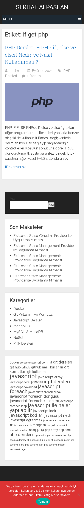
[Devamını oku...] (17, 167)
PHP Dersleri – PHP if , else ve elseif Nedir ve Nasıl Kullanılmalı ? (40, 54)
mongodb (39, 425)
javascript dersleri (50, 381)
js (44, 420)
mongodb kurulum (19, 430)
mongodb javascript (57, 425)
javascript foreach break (44, 392)
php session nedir (60, 440)
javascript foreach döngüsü (34, 396)
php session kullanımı (38, 440)
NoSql (18, 338)
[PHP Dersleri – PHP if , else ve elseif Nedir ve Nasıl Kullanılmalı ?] (42, 102)
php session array (56, 435)
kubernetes (52, 420)
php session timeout (54, 444)
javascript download (23, 387)
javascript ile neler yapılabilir (40, 407)
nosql (32, 430)
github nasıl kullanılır (47, 367)
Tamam (43, 501)
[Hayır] (78, 494)
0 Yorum (34, 76)
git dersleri (62, 362)
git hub (15, 367)
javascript (23, 376)
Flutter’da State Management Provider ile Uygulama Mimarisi (43, 248)
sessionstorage (18, 449)
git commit (44, 362)
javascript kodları (27, 415)
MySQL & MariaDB (28, 332)
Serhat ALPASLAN (42, 7)
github (26, 367)
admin (17, 71)
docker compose (28, 362)
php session (40, 435)
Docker (19, 309)
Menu (7, 19)
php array (51, 430)
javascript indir (44, 411)
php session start (34, 444)
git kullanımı (37, 372)
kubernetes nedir (23, 425)
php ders (65, 430)
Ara (12, 198)
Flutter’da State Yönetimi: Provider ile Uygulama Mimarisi (42, 238)
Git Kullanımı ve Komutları (33, 314)
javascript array (50, 377)
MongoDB (21, 326)
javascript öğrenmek (26, 420)
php (40, 429)
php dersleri (21, 434)
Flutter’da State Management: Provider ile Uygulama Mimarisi (37, 258)
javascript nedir (58, 415)
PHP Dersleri (23, 343)
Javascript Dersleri (27, 320)
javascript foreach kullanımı (34, 400)
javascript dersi (20, 382)
